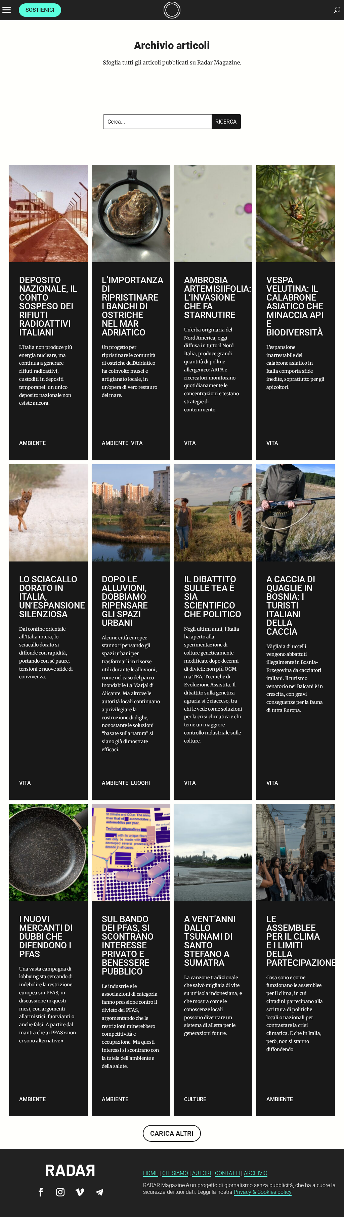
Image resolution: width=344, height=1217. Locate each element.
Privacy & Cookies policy (263, 1192)
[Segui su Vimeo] (80, 1192)
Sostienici (40, 10)
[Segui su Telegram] (99, 1192)
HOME (150, 1173)
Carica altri (172, 1133)
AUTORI (201, 1173)
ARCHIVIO (255, 1173)
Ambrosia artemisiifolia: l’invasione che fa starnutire (213, 312)
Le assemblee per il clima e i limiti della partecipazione (295, 960)
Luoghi (140, 783)
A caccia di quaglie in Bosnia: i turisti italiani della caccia (295, 632)
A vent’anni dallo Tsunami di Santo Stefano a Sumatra (213, 960)
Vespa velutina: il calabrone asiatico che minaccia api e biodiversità (295, 312)
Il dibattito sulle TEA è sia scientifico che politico (213, 632)
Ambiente (32, 443)
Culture (195, 1099)
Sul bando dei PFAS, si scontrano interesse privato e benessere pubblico (131, 960)
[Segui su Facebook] (41, 1192)
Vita (137, 443)
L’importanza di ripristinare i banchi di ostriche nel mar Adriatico (131, 312)
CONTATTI (227, 1173)
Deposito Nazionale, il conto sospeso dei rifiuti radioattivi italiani (48, 312)
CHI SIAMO (175, 1173)
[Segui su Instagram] (60, 1192)
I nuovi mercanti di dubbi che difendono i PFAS (48, 960)
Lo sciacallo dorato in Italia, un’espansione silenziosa (48, 632)
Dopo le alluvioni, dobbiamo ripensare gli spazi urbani (131, 632)
